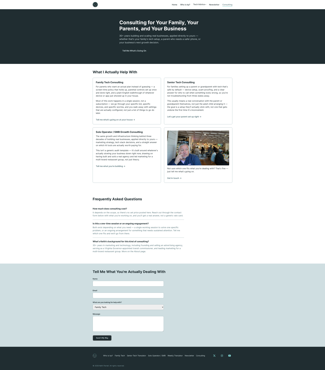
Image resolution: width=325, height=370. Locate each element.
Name (95, 279)
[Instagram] (222, 355)
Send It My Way (102, 338)
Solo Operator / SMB (157, 356)
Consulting (227, 4)
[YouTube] (229, 355)
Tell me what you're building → (110, 166)
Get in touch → (174, 178)
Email (95, 290)
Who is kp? (185, 4)
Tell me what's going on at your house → (115, 119)
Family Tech (120, 356)
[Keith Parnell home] (95, 4)
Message (96, 314)
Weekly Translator (175, 356)
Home (174, 4)
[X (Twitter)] (214, 355)
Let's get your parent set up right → (184, 116)
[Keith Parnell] (95, 356)
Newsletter (214, 4)
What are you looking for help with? (107, 302)
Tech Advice (199, 4)
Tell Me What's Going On (134, 50)
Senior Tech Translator (136, 356)
